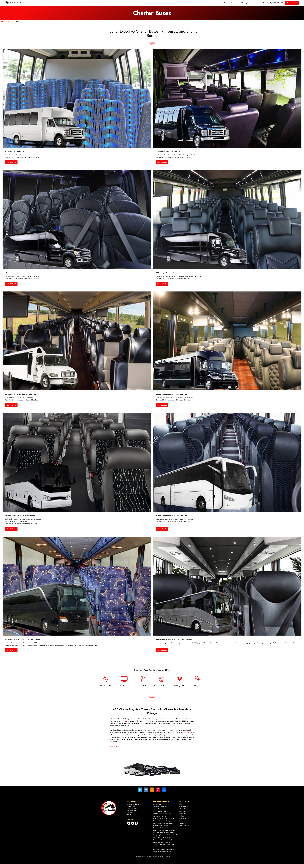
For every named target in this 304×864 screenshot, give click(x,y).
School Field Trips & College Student (164, 844)
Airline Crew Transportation (161, 847)
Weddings (244, 3)
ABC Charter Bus (16, 2)
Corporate (234, 3)
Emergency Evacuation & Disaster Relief (165, 835)
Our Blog (130, 812)
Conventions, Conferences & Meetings (164, 840)
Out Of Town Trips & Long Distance (163, 837)
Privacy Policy (131, 806)
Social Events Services (159, 816)
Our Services (157, 804)
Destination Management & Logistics (163, 849)
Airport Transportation (159, 809)
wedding (126, 721)
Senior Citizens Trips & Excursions (163, 823)
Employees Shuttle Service (161, 828)
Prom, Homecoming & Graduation (163, 818)
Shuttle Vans (183, 814)
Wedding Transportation (160, 811)
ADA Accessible (184, 825)
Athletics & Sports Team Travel (162, 814)
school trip (149, 721)
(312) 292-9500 (278, 3)
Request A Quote (292, 3)
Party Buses (182, 811)
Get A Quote (11, 162)
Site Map (129, 815)
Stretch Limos (183, 818)
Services (253, 3)
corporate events (188, 732)
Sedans (181, 823)
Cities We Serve (132, 808)
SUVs (180, 821)
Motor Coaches (183, 806)
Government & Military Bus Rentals (163, 833)
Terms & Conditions (133, 804)
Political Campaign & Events (161, 842)
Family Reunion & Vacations (161, 825)
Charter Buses (183, 809)
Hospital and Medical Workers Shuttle (164, 830)
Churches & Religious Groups (162, 821)
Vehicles (262, 3)
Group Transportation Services (162, 852)
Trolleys (181, 816)
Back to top (114, 746)
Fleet (180, 804)
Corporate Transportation (160, 806)
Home (225, 3)
